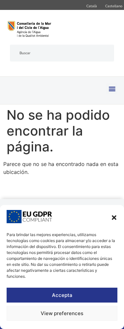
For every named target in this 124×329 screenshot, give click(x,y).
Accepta (62, 295)
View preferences (62, 313)
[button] (114, 217)
